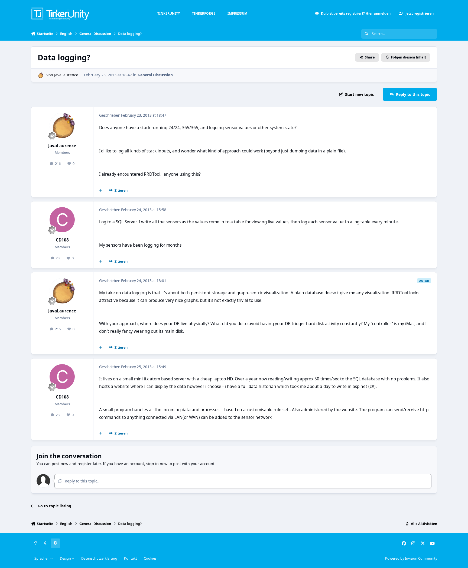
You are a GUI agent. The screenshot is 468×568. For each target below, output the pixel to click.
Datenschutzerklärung (99, 558)
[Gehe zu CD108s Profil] (62, 220)
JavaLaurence (66, 74)
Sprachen (42, 558)
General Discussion (155, 74)
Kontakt (130, 558)
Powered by (411, 558)
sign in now (156, 463)
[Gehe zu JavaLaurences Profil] (40, 75)
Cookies (150, 558)
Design (66, 558)
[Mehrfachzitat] (101, 190)
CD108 (62, 240)
